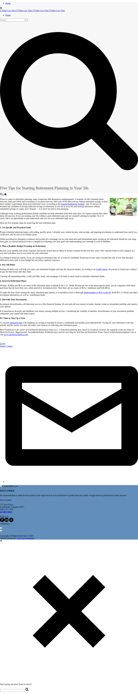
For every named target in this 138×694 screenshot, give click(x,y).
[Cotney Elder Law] (32, 10)
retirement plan (16, 323)
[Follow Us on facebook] (2, 521)
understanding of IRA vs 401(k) (97, 292)
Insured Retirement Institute (72, 204)
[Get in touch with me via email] (71, 481)
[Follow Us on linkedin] (6, 521)
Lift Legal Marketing (25, 538)
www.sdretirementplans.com (16, 334)
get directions (6, 512)
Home (8, 3)
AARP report (101, 269)
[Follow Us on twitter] (11, 521)
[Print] (5, 194)
